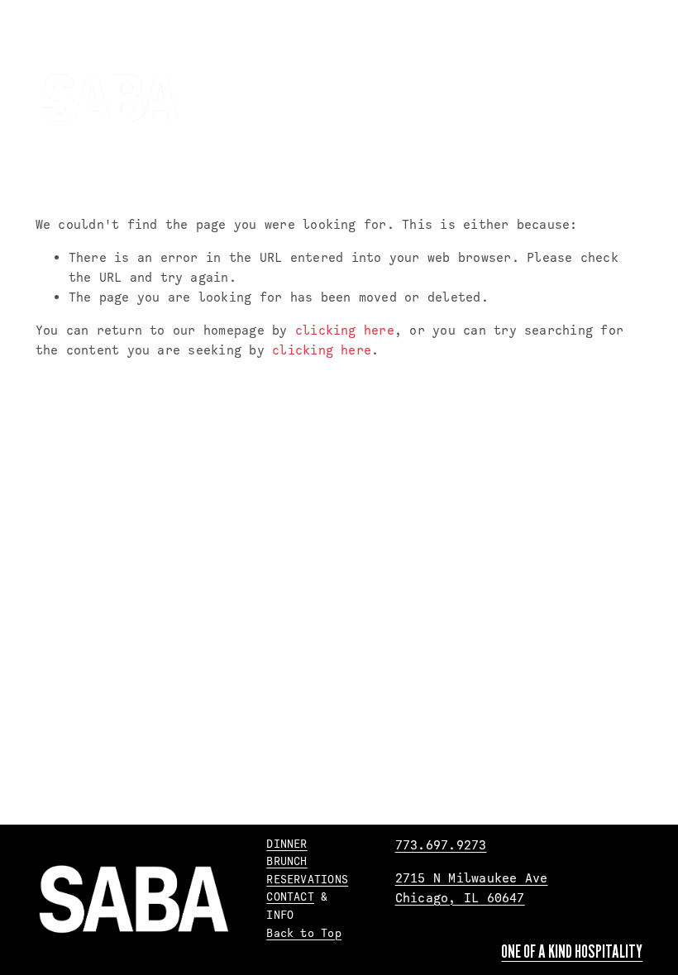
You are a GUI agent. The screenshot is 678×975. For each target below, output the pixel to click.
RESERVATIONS (307, 879)
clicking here (344, 330)
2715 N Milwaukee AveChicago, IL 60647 (471, 888)
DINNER (286, 843)
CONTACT (290, 896)
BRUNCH (286, 861)
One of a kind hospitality (571, 951)
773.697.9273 (441, 845)
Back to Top (303, 932)
